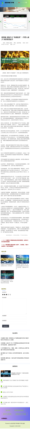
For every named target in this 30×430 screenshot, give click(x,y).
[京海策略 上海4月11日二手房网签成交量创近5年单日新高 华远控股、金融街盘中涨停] (22, 259)
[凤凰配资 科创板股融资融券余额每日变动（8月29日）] (7, 259)
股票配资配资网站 (19, 410)
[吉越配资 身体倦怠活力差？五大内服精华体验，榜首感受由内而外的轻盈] (7, 274)
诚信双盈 (8, 410)
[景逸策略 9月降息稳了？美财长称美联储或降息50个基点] (6, 373)
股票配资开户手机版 (21, 414)
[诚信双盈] (8, 2)
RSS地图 (17, 423)
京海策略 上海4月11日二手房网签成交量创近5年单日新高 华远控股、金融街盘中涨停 (15, 344)
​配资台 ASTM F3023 (8, 392)
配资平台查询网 (7, 414)
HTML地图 (22, 423)
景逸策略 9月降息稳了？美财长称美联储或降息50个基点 (20, 373)
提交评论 (6, 326)
